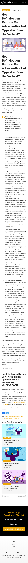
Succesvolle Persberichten (12, 418)
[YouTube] (17, 552)
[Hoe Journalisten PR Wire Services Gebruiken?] (14, 477)
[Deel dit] (3, 413)
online (13, 208)
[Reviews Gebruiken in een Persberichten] (14, 431)
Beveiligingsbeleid (17, 557)
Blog (14, 546)
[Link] (9, 2)
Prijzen (14, 544)
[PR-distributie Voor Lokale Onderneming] (14, 454)
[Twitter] (14, 552)
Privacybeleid (10, 557)
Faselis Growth (16, 402)
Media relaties (8, 416)
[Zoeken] (26, 2)
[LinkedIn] (21, 552)
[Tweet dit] (7, 413)
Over (14, 541)
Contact (14, 549)
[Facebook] (6, 552)
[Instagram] (10, 552)
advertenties (8, 224)
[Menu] (23, 2)
